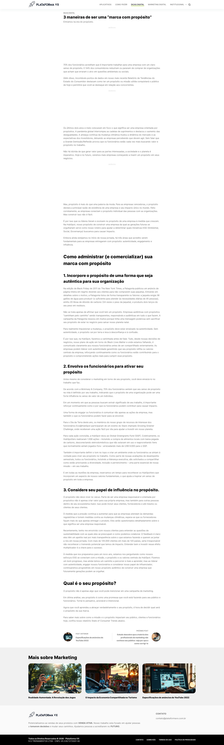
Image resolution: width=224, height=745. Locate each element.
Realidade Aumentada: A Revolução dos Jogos (52, 697)
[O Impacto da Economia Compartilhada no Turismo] (112, 678)
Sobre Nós (151, 740)
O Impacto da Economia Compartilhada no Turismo (111, 697)
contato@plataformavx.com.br (171, 718)
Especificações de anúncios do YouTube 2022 (165, 697)
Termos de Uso (165, 740)
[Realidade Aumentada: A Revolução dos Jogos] (55, 678)
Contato (139, 740)
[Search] (189, 5)
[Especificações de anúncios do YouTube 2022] (169, 678)
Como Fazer (121, 4)
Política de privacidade (185, 740)
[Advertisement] (112, 45)
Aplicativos (105, 4)
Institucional (177, 4)
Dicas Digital (137, 4)
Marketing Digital (157, 4)
